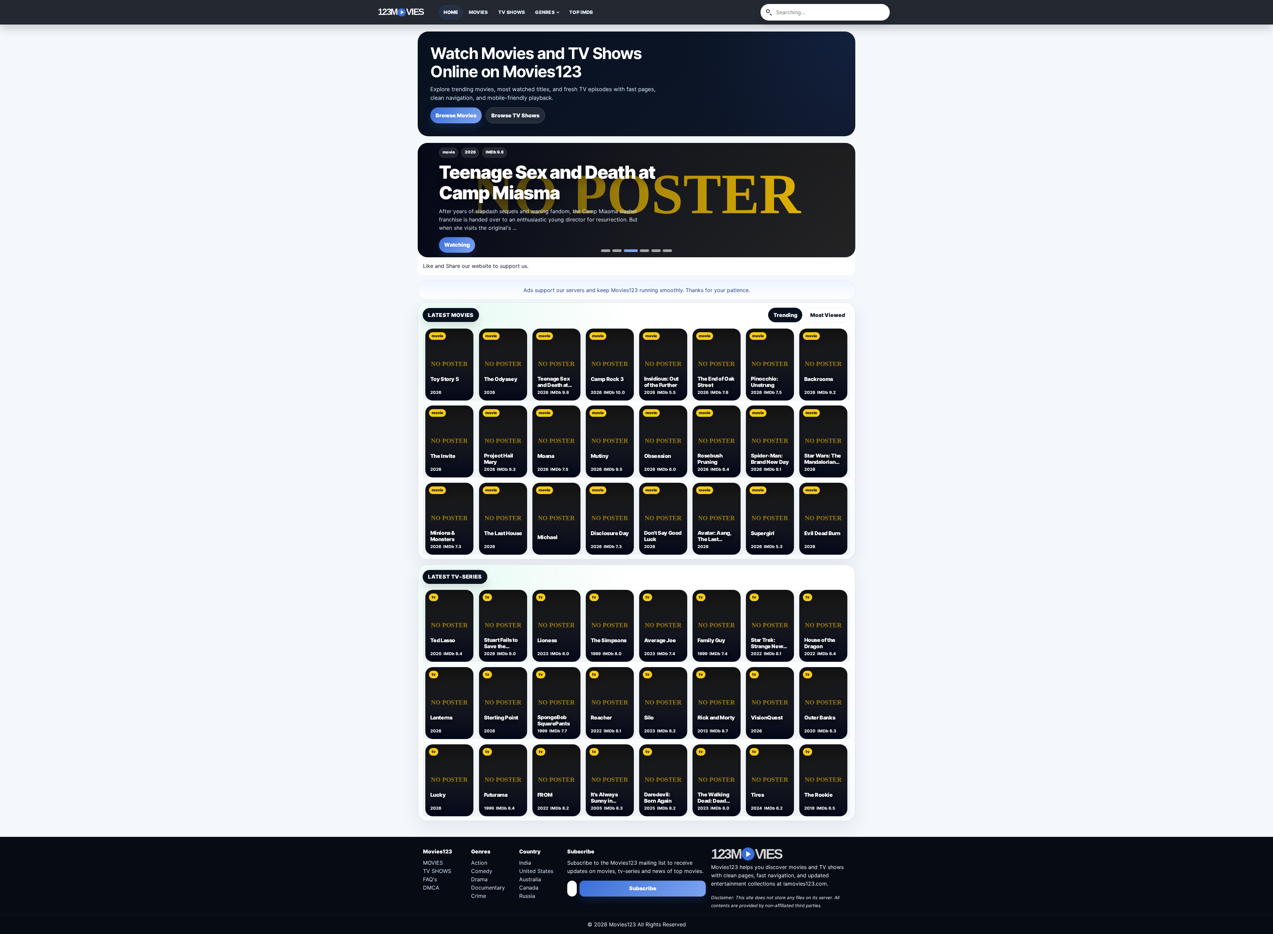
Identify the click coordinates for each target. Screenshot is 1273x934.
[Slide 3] (644, 250)
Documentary (488, 887)
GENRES (545, 12)
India (525, 862)
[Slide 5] (667, 250)
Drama (479, 879)
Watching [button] (457, 245)
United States (536, 871)
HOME (451, 12)
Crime (478, 896)
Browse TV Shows (515, 115)
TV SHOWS (511, 12)
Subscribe (642, 888)
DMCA (431, 887)
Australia (530, 879)
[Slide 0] (605, 250)
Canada (528, 887)
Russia (527, 896)
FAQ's (430, 879)
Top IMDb (581, 12)
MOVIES (478, 12)
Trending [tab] (785, 315)
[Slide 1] (617, 250)
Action (479, 862)
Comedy (481, 871)
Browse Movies (456, 115)
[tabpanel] (637, 441)
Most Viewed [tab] (827, 315)
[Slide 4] (656, 250)
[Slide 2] (631, 250)
